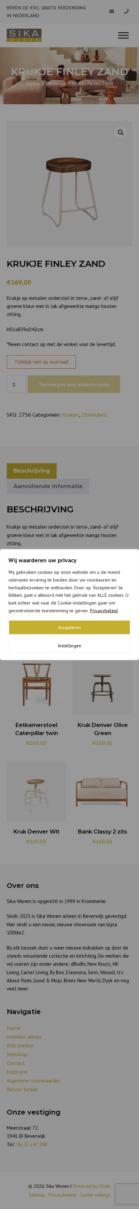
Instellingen (69, 645)
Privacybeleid (104, 611)
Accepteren (69, 627)
